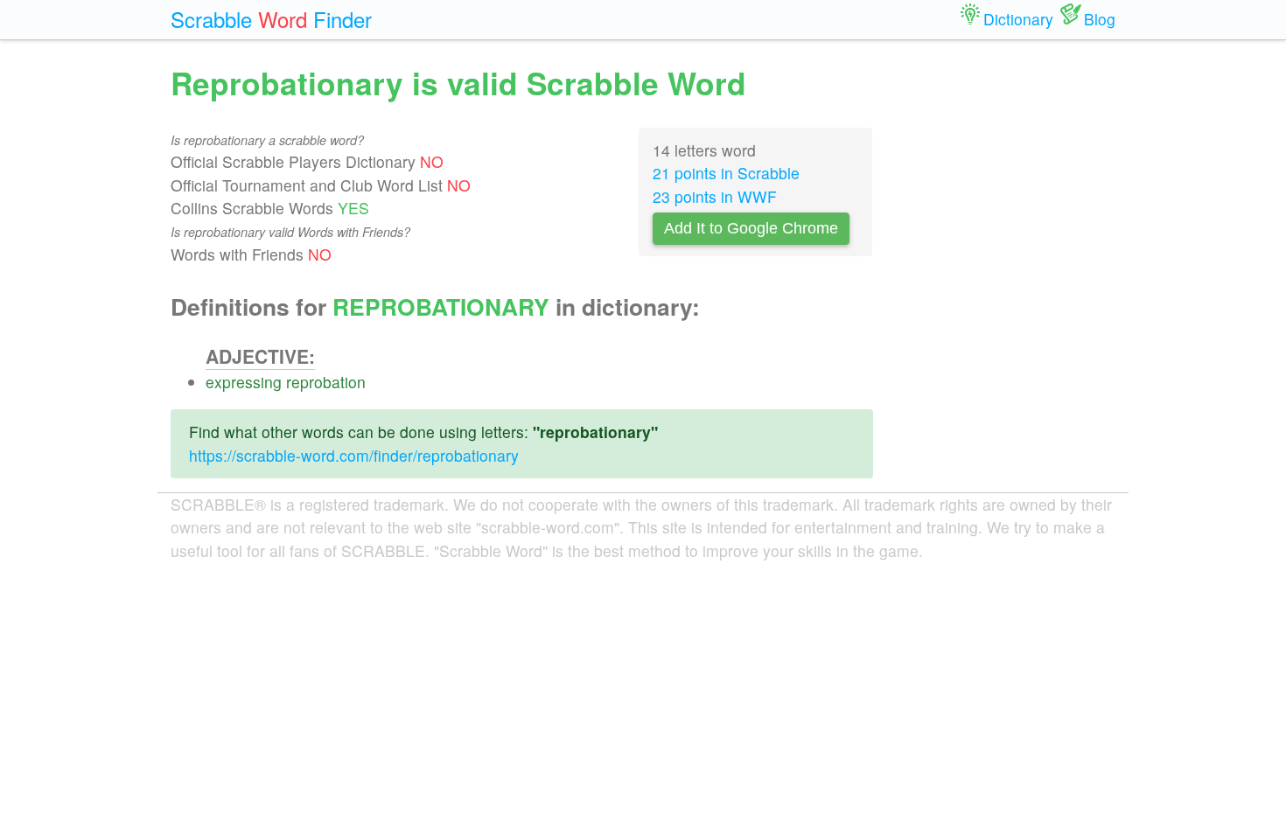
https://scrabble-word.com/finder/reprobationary (354, 455)
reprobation (326, 382)
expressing (244, 382)
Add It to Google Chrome (751, 228)
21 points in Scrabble (726, 173)
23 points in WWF (715, 196)
